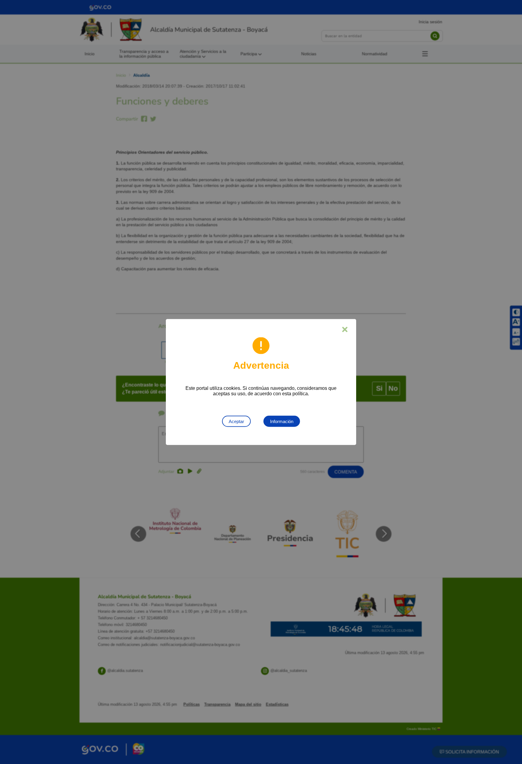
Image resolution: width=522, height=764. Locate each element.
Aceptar (236, 421)
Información (281, 421)
